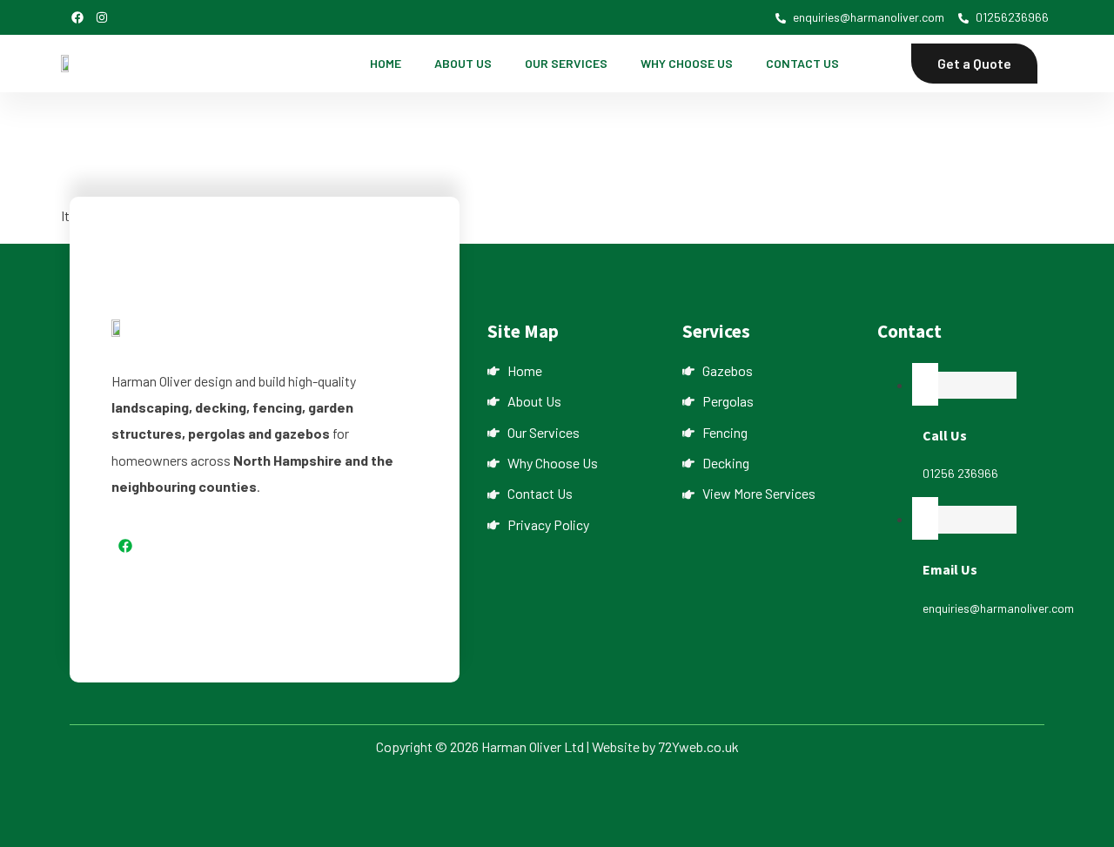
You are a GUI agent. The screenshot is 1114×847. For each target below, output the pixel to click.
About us (463, 63)
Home (385, 63)
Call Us (945, 435)
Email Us (950, 569)
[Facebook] (77, 17)
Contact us (802, 63)
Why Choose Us (687, 63)
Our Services (566, 63)
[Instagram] (102, 17)
